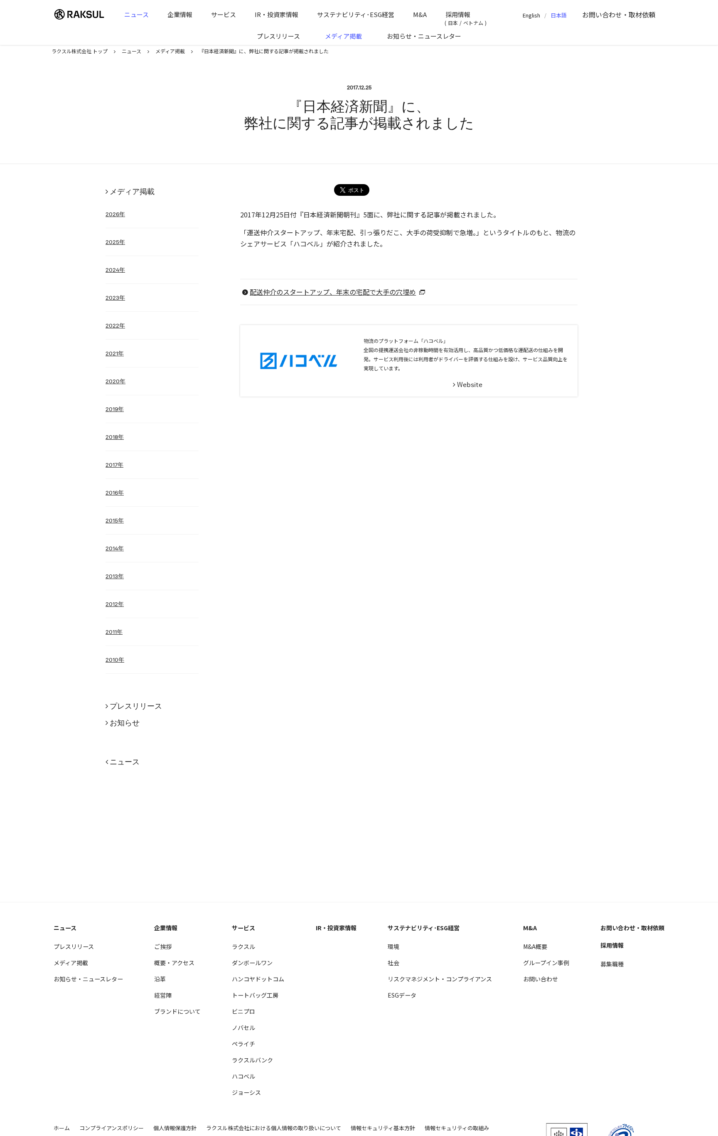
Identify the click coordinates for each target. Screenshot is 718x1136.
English (531, 15)
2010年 (115, 659)
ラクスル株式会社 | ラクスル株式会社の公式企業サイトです (83, 14)
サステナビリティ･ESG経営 (355, 14)
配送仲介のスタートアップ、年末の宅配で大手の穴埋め (333, 292)
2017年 (114, 464)
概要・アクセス (174, 963)
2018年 (115, 437)
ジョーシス (246, 1092)
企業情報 (179, 14)
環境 (393, 946)
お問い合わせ (618, 15)
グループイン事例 (546, 963)
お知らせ (125, 722)
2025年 (115, 242)
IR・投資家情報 (276, 14)
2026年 (115, 214)
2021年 (115, 353)
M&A (420, 14)
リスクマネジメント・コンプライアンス (440, 979)
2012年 (115, 604)
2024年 (115, 269)
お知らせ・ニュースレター (424, 36)
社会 (393, 963)
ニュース (136, 14)
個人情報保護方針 (175, 1128)
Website (469, 385)
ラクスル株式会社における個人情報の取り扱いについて (273, 1128)
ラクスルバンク (252, 1060)
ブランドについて (177, 1011)
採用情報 (457, 14)
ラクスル (243, 946)
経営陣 (163, 995)
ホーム (62, 1128)
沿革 (160, 979)
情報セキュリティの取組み (457, 1128)
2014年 (115, 548)
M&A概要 (535, 946)
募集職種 (612, 964)
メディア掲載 (343, 36)
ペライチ (243, 1044)
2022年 (115, 325)
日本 (453, 22)
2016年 (115, 492)
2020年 (115, 381)
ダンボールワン (252, 963)
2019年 (115, 409)
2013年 (115, 576)
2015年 (115, 520)
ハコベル (243, 1076)
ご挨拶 (163, 946)
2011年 (114, 631)
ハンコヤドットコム (258, 979)
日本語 (559, 15)
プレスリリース (278, 36)
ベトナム (473, 22)
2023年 (115, 297)
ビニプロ (243, 1011)
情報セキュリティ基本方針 (383, 1128)
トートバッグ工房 (255, 995)
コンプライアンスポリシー (111, 1128)
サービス (223, 14)
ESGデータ (402, 995)
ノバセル (243, 1027)
